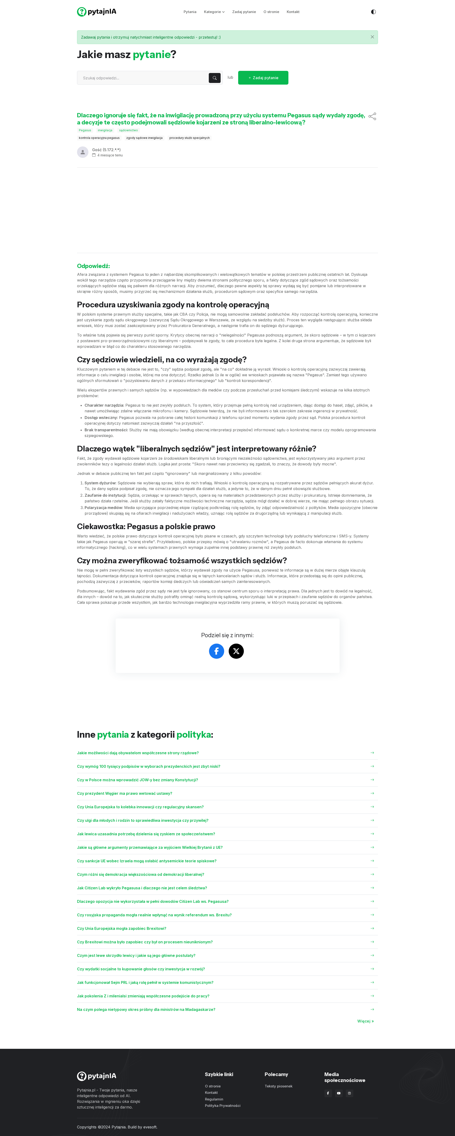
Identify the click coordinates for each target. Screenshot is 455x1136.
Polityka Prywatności (223, 1105)
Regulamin (214, 1099)
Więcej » (365, 1021)
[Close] (372, 37)
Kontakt (293, 11)
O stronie (271, 11)
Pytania (190, 11)
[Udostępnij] (372, 119)
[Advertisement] (227, 210)
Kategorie (212, 11)
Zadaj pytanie (244, 11)
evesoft (149, 1127)
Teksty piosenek (278, 1086)
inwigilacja (105, 130)
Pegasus (85, 130)
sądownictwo (128, 130)
